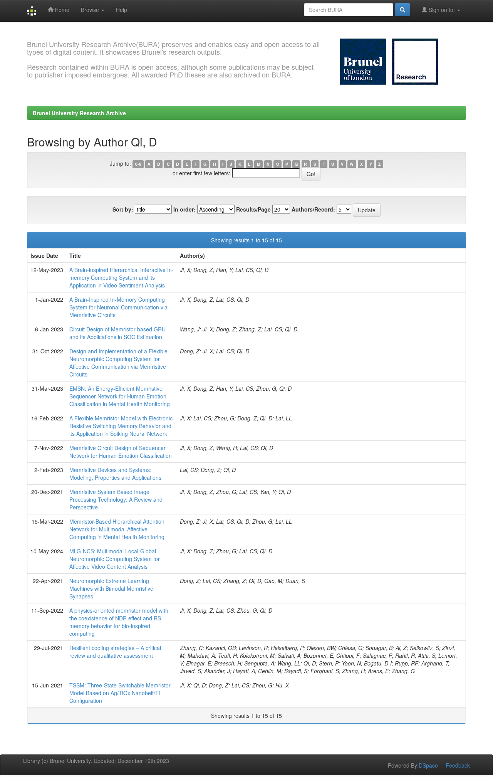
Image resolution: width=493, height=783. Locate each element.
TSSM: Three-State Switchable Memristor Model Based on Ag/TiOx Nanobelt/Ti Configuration (120, 692)
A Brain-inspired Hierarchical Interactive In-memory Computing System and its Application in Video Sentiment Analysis (121, 277)
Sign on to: (441, 9)
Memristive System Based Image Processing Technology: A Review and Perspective (116, 499)
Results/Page (253, 209)
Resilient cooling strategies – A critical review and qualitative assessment (115, 651)
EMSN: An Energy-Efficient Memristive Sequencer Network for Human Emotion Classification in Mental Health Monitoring (119, 396)
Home (61, 9)
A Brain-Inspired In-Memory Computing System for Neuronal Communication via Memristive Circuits (118, 307)
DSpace (428, 765)
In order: (184, 209)
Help (121, 9)
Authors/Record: (313, 209)
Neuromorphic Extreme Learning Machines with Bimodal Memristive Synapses (111, 588)
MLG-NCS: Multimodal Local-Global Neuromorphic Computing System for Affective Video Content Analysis (114, 558)
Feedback (458, 765)
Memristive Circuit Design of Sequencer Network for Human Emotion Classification (120, 451)
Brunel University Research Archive (79, 113)
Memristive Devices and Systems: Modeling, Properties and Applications (115, 473)
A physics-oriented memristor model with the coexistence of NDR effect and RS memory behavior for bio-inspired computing (118, 622)
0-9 (138, 164)
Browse (91, 9)
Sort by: (122, 209)
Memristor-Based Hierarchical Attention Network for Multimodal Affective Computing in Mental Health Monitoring (116, 529)
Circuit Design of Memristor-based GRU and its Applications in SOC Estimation (117, 333)
